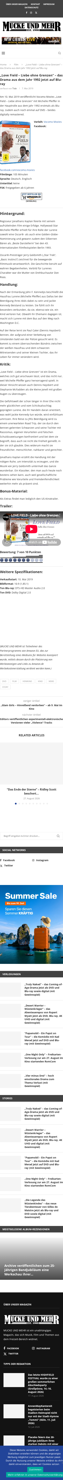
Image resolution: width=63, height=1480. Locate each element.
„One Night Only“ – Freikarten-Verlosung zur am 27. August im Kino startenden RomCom (43, 1058)
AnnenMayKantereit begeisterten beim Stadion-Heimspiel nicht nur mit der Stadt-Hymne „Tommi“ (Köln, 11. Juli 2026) (43, 1414)
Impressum (48, 4)
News (51, 681)
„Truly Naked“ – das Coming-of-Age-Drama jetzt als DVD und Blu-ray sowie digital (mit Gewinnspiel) (43, 989)
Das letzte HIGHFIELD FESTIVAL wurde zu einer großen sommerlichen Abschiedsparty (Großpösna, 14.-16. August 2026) (43, 1383)
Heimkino (27, 681)
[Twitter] (36, 12)
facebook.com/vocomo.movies (17, 170)
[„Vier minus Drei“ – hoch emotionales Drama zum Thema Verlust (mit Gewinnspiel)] (10, 1081)
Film (16, 64)
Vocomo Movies (53, 121)
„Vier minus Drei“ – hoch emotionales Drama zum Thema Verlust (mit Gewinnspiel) (39, 1081)
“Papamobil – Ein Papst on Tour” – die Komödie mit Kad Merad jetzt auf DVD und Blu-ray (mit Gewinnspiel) (41, 1038)
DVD (4, 681)
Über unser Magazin (16, 4)
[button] (3, 773)
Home (3, 64)
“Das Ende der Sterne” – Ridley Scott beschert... (31, 791)
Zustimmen (35, 1469)
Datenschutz (31, 7)
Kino (40, 681)
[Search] (59, 53)
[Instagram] (31, 12)
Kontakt (35, 4)
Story (5, 687)
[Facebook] (26, 12)
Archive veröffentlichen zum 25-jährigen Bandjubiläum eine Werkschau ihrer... (29, 1269)
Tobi (14, 88)
